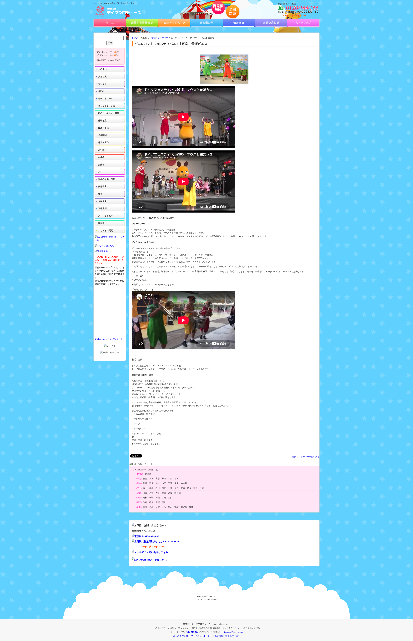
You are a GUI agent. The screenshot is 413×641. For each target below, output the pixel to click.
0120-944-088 (192, 632)
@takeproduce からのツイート (109, 339)
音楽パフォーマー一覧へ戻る (305, 457)
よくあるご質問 (105, 230)
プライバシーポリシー (201, 636)
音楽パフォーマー (159, 38)
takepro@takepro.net (294, 15)
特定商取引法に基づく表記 (227, 636)
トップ (135, 38)
